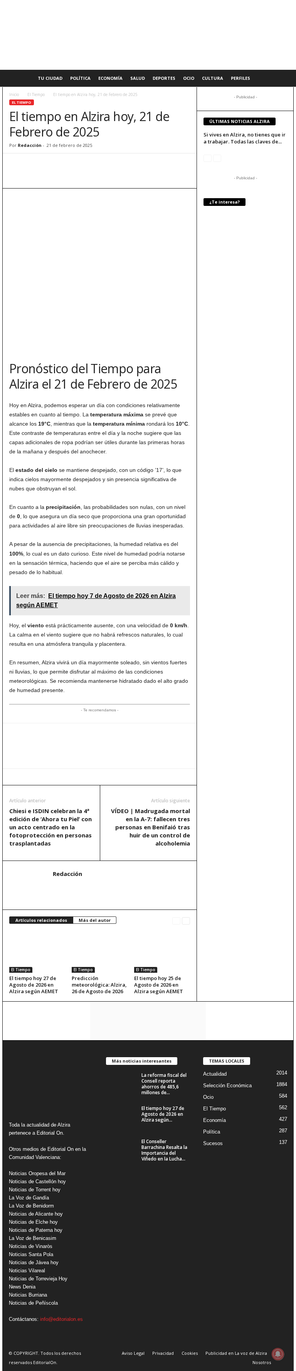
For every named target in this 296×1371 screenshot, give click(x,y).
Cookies (190, 1353)
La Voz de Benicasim (32, 1238)
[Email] (70, 165)
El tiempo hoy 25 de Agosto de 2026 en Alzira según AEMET (158, 985)
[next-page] (186, 920)
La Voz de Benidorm (31, 1206)
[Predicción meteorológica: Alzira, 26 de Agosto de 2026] (100, 951)
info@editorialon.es (61, 1319)
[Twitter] (52, 165)
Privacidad (163, 1353)
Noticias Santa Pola (31, 1254)
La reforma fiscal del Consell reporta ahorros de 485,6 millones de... (164, 1084)
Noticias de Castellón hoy (37, 1181)
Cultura (212, 78)
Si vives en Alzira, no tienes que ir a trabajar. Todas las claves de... (245, 138)
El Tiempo (36, 94)
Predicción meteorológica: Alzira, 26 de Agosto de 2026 (99, 985)
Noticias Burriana (28, 1295)
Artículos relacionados (41, 920)
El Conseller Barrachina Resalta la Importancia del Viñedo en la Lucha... (164, 1150)
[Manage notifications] (278, 1354)
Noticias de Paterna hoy (35, 1230)
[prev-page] (176, 920)
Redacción (30, 145)
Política (80, 78)
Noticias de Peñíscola (33, 1303)
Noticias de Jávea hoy (34, 1262)
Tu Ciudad (50, 78)
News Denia (22, 1287)
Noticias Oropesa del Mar (37, 1173)
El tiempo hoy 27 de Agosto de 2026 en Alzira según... (162, 1114)
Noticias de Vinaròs (30, 1246)
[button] (282, 78)
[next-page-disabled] (217, 158)
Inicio (14, 94)
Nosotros (261, 1362)
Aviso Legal (133, 1353)
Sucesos (213, 1143)
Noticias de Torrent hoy (35, 1189)
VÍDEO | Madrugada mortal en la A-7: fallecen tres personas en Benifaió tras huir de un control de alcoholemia (150, 827)
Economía (110, 78)
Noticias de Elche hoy (33, 1222)
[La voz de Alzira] (148, 35)
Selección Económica (227, 1085)
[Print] (88, 165)
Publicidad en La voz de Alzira (236, 1353)
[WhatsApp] (17, 165)
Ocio (188, 78)
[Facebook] (34, 165)
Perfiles (240, 78)
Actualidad (215, 1074)
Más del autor (95, 920)
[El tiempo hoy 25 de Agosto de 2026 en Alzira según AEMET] (162, 951)
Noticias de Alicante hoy (36, 1214)
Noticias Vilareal (27, 1270)
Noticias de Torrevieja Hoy (38, 1279)
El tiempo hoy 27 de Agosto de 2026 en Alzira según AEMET (33, 985)
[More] (106, 165)
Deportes (164, 78)
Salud (137, 78)
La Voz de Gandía (29, 1198)
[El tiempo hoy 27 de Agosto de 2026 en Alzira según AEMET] (37, 951)
